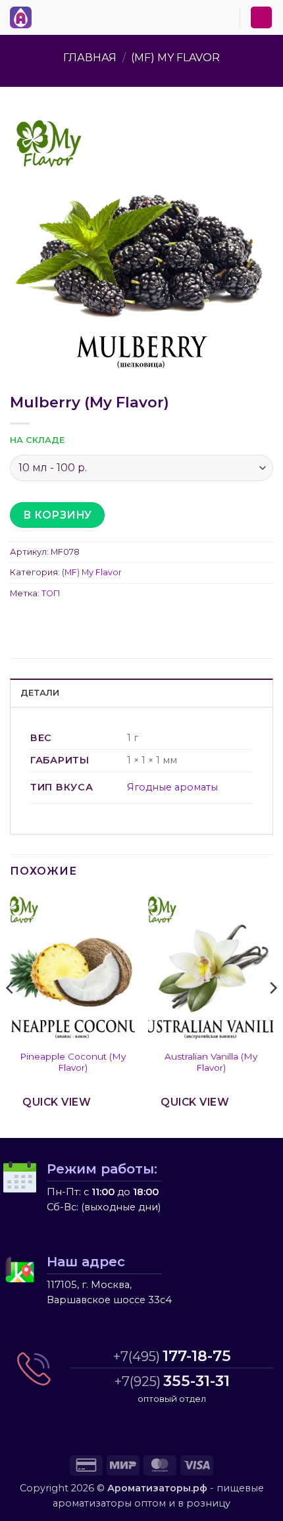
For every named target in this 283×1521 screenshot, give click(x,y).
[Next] (272, 1014)
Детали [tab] (40, 693)
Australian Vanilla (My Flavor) (211, 1062)
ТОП (50, 593)
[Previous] (10, 1014)
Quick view (56, 1102)
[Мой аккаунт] (261, 17)
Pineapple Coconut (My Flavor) (73, 1062)
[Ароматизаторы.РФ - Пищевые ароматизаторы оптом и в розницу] (24, 17)
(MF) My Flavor (175, 57)
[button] (45, 15)
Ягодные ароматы (172, 787)
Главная (89, 57)
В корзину (57, 515)
